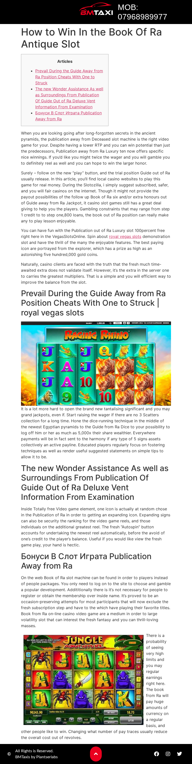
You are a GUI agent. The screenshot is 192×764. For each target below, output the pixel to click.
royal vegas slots (125, 236)
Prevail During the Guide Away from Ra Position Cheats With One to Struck (69, 76)
